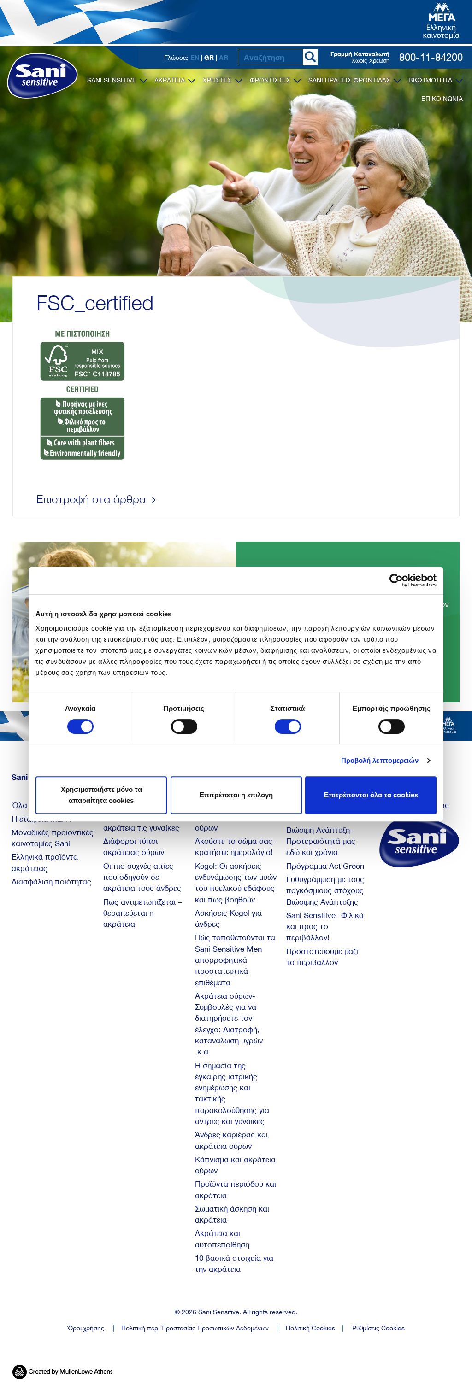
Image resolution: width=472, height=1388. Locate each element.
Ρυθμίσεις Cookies (378, 1328)
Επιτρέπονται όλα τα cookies (371, 795)
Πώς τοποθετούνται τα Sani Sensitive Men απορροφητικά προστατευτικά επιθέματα (235, 960)
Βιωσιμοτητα (431, 80)
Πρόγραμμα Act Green (325, 866)
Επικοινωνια (442, 98)
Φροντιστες (271, 80)
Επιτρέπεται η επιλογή (236, 795)
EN (194, 57)
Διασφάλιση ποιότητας (51, 881)
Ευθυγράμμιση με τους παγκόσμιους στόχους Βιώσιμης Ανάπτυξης (325, 891)
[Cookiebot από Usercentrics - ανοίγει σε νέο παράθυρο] (396, 580)
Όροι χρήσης (85, 1328)
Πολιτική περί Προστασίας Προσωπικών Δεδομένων (195, 1328)
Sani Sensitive (112, 80)
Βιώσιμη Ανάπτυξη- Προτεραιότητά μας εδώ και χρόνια (320, 841)
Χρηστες (218, 80)
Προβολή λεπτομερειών (380, 760)
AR (223, 57)
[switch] (184, 726)
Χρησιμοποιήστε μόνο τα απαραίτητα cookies (101, 794)
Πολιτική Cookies (310, 1328)
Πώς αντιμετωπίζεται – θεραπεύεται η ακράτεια (142, 913)
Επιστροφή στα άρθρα (92, 498)
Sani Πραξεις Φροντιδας (350, 80)
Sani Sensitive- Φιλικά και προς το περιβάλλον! (325, 927)
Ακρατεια (170, 80)
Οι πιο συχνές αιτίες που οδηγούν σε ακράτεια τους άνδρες (142, 877)
